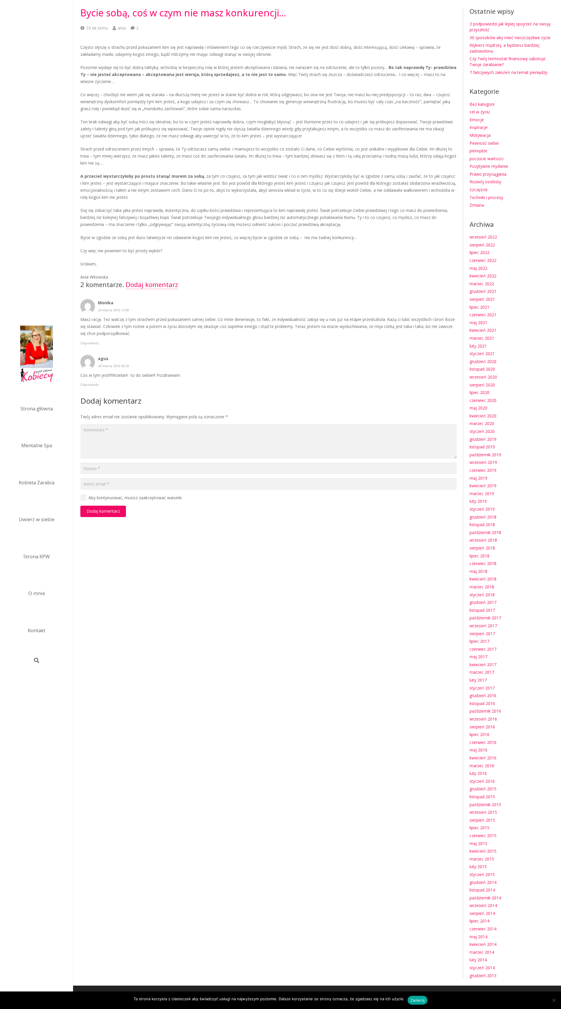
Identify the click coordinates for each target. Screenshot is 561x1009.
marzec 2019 (482, 493)
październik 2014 (485, 898)
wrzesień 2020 (483, 377)
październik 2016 (485, 711)
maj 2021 (478, 322)
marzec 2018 (482, 587)
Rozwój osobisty (485, 181)
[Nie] (554, 1000)
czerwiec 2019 (483, 470)
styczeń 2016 (482, 781)
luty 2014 (478, 960)
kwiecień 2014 (483, 944)
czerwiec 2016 (483, 742)
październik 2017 (485, 618)
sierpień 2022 (482, 245)
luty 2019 (478, 501)
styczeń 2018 (482, 594)
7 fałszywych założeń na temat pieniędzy (508, 72)
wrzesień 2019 (483, 462)
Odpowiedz (89, 343)
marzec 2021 (482, 338)
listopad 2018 (482, 524)
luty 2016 (478, 773)
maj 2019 (478, 478)
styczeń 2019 (482, 509)
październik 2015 (485, 804)
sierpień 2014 (482, 913)
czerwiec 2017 (483, 649)
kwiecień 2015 (483, 851)
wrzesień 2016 (483, 719)
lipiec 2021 (479, 307)
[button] (36, 660)
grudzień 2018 (483, 517)
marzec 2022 (482, 283)
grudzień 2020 (483, 361)
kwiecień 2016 (483, 758)
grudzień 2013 (483, 975)
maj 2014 (478, 936)
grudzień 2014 (483, 882)
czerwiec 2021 (483, 314)
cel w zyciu (480, 112)
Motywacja (480, 135)
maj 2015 (478, 843)
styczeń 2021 (482, 353)
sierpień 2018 (482, 548)
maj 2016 (478, 750)
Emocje (477, 119)
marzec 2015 (482, 859)
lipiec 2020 (479, 392)
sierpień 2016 (482, 727)
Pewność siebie (484, 143)
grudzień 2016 (483, 695)
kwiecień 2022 (483, 276)
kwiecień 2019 (483, 485)
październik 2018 (485, 532)
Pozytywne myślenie (489, 166)
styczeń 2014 (482, 967)
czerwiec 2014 (483, 929)
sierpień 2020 (482, 385)
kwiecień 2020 (483, 416)
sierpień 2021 (482, 299)
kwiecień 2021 (483, 330)
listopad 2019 (482, 447)
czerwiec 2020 (483, 400)
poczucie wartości (486, 158)
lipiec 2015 (479, 827)
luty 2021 (478, 346)
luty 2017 (478, 680)
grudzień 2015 (483, 789)
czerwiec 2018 (483, 563)
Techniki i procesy (486, 197)
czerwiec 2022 (483, 260)
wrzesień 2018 (483, 540)
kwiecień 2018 (483, 579)
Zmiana (477, 205)
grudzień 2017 (483, 602)
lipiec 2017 (479, 641)
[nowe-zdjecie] (36, 355)
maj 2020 (478, 408)
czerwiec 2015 (483, 835)
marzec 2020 (482, 423)
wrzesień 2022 (483, 237)
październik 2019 (485, 454)
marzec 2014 (482, 952)
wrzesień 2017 (483, 625)
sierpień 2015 (482, 820)
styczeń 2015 (482, 874)
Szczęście (479, 189)
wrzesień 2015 (483, 812)
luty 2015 (478, 866)
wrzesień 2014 (483, 905)
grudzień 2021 (483, 291)
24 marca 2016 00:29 (113, 366)
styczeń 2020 (482, 431)
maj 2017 (478, 656)
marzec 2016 (482, 765)
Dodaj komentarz (152, 284)
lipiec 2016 (479, 734)
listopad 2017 (482, 610)
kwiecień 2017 (483, 664)
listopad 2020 (482, 369)
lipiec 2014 (479, 921)
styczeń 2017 (482, 688)
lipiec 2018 (479, 556)
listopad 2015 (482, 796)
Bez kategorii (482, 104)
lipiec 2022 (479, 252)
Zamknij (418, 1000)
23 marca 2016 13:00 (113, 310)
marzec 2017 (482, 672)
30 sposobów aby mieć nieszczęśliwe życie (510, 37)
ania (122, 28)
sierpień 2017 (482, 633)
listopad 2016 (482, 703)
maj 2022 (478, 268)
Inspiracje (479, 127)
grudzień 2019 (483, 439)
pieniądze (478, 150)
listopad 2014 (482, 890)
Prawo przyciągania (488, 174)
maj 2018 (478, 571)
